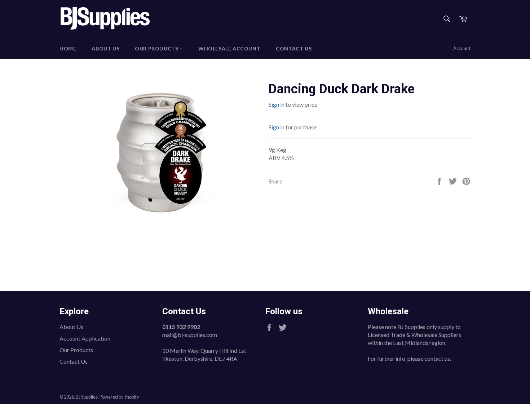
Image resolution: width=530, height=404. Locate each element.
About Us (105, 48)
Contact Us (294, 48)
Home (67, 48)
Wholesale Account (229, 48)
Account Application (84, 338)
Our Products (157, 48)
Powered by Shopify (119, 397)
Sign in (276, 104)
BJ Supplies (87, 397)
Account (462, 48)
